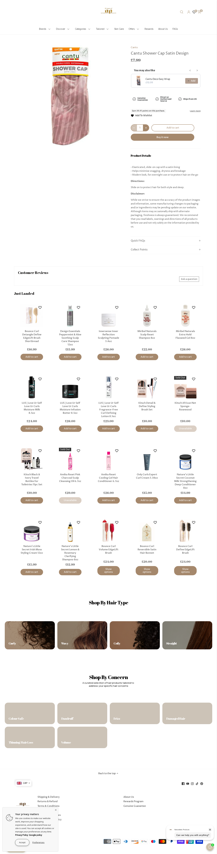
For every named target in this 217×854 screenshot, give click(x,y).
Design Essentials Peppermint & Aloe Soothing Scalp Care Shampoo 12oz (70, 338)
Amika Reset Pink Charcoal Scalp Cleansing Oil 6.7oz (70, 478)
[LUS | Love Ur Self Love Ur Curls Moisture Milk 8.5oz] (31, 387)
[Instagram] (192, 783)
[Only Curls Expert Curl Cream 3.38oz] (147, 459)
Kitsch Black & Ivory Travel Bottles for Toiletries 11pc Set (31, 479)
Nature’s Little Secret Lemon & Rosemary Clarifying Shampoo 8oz (70, 553)
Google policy (35, 834)
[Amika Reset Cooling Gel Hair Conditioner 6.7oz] (108, 459)
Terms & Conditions (48, 806)
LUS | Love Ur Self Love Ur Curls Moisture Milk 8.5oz (32, 408)
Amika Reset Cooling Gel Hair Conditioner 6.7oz (108, 478)
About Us (128, 797)
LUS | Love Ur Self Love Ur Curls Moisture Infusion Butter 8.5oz (70, 408)
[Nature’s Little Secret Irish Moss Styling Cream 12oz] (31, 530)
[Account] (188, 12)
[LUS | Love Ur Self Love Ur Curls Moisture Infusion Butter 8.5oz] (70, 387)
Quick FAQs (138, 240)
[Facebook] (183, 783)
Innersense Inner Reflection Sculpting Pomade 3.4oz (108, 336)
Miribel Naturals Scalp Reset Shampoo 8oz (146, 334)
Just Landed (24, 293)
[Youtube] (187, 783)
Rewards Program (133, 801)
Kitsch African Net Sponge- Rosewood (185, 406)
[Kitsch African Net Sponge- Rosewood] (185, 387)
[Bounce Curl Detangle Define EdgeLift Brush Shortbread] (31, 315)
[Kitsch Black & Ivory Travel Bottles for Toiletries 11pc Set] (31, 459)
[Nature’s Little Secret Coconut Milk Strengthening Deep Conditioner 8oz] (185, 459)
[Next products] (197, 70)
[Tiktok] (197, 783)
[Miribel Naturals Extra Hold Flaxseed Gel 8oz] (185, 315)
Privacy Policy (21, 834)
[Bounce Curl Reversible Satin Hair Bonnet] (147, 530)
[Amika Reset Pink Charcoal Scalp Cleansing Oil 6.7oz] (70, 459)
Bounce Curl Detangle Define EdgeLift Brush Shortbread (31, 336)
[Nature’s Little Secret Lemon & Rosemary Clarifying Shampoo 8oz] (70, 530)
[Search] (181, 12)
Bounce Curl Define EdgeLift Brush (185, 549)
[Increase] (146, 127)
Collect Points (139, 249)
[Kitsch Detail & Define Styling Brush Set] (147, 387)
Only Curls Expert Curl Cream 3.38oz (147, 476)
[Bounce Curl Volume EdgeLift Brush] (108, 530)
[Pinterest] (201, 783)
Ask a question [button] (189, 279)
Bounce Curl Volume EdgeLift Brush (108, 549)
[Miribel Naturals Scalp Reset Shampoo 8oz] (147, 315)
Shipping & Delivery (48, 797)
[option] (69, 96)
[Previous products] (190, 70)
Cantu (134, 47)
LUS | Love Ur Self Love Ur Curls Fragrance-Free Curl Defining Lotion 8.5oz (108, 409)
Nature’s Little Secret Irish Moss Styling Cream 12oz (32, 549)
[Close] (55, 809)
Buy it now (162, 137)
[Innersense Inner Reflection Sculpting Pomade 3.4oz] (108, 315)
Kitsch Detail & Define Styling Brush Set (147, 406)
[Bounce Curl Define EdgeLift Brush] (185, 530)
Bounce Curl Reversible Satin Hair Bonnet (147, 549)
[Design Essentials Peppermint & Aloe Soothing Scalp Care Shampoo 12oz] (70, 315)
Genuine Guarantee (134, 806)
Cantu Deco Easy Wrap (158, 79)
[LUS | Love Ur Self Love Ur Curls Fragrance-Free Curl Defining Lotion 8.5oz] (108, 387)
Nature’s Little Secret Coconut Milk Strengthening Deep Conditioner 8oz (185, 481)
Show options (108, 570)
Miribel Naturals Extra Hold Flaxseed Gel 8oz (185, 334)
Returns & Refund (47, 801)
